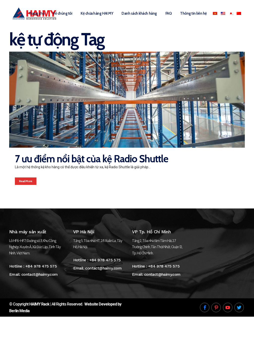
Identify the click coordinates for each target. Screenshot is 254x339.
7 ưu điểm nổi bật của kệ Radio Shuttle (91, 159)
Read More (25, 181)
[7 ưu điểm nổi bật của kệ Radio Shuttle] (127, 100)
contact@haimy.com (39, 274)
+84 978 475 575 (41, 266)
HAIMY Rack (39, 304)
